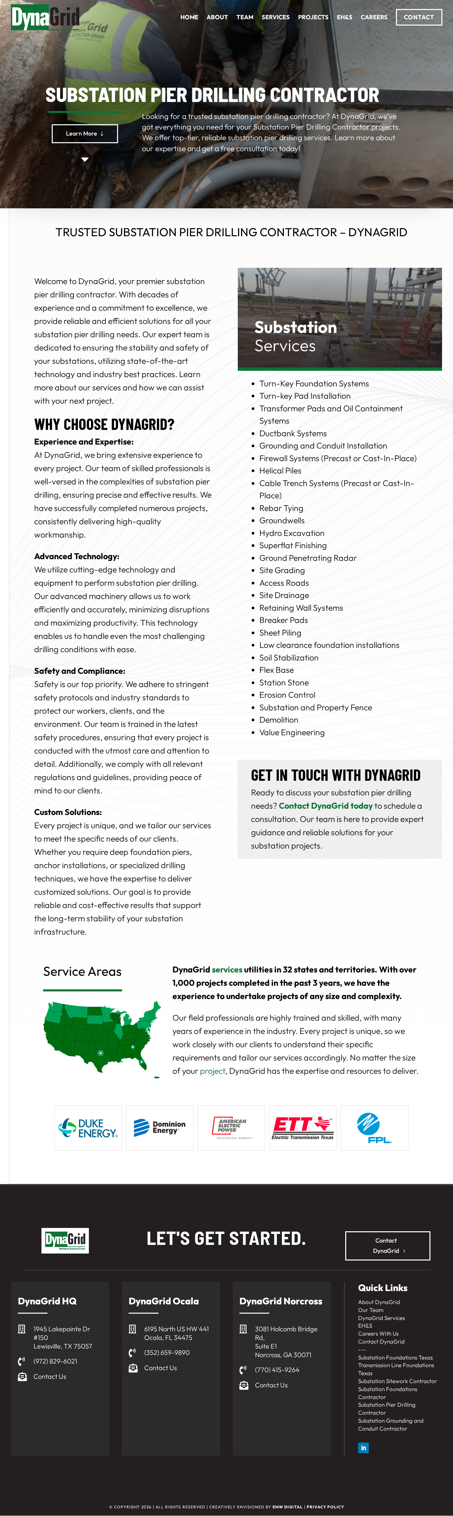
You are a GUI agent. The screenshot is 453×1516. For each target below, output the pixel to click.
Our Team (370, 1309)
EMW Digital (288, 1506)
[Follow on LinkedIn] (363, 1448)
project (212, 1070)
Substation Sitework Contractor (397, 1380)
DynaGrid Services (381, 1317)
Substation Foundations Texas (395, 1357)
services (227, 969)
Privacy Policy (325, 1506)
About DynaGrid (379, 1301)
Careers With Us (378, 1333)
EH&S (365, 1325)
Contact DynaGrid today (326, 805)
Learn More (81, 133)
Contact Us (49, 1376)
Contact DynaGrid (386, 1246)
